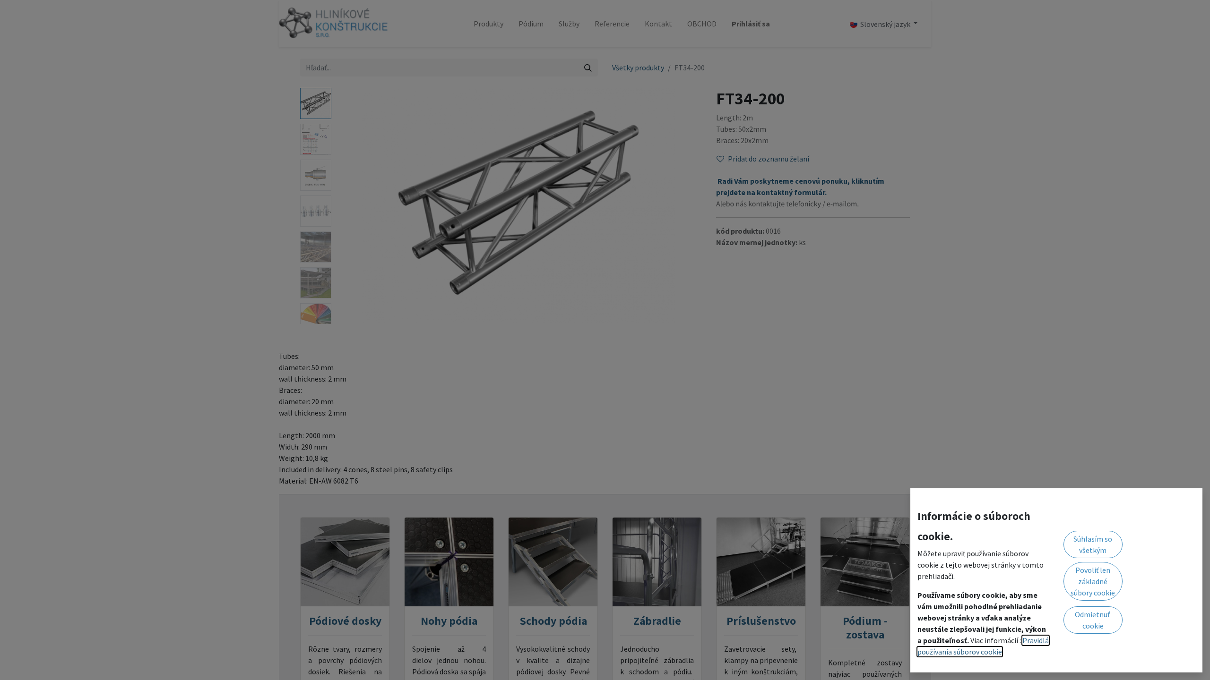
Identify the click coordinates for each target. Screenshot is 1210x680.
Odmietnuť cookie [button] (1093, 620)
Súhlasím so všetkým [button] (1092, 544)
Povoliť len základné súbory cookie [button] (1093, 581)
